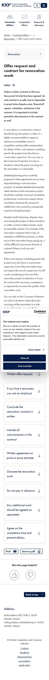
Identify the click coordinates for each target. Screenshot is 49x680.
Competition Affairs (24, 24)
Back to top (32, 594)
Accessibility (24, 661)
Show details (34, 350)
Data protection (24, 656)
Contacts (24, 648)
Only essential (24, 366)
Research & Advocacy (39, 24)
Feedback (24, 652)
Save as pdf (28, 551)
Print (8, 551)
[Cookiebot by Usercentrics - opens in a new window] (34, 312)
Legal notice (24, 665)
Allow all (24, 358)
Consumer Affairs (10, 24)
